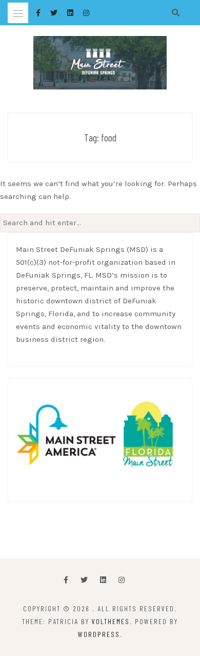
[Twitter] (84, 580)
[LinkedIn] (103, 580)
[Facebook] (66, 580)
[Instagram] (121, 580)
